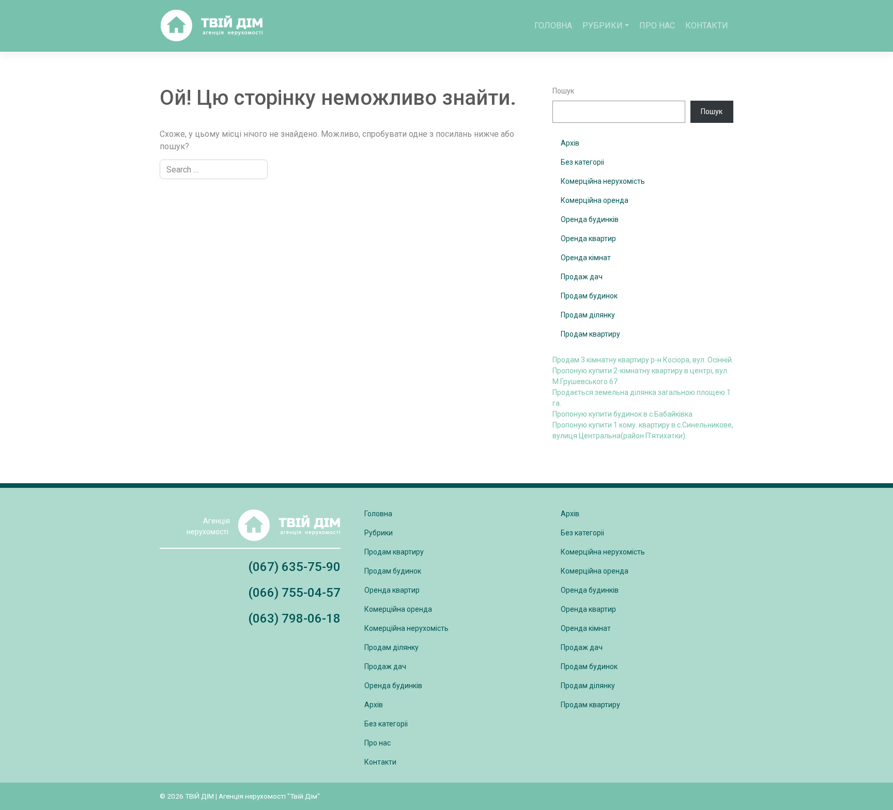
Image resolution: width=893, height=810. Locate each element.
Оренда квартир (588, 238)
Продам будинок (589, 296)
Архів (570, 143)
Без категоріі (582, 162)
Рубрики (602, 25)
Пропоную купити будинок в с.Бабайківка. (623, 414)
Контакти (706, 25)
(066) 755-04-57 (294, 592)
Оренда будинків (590, 219)
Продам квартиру (590, 334)
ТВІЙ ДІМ (199, 796)
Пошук (563, 91)
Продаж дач (582, 277)
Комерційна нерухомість (603, 181)
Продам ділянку (588, 315)
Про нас (657, 25)
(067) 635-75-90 (294, 567)
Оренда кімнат (586, 257)
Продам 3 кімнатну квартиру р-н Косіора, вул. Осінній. (642, 360)
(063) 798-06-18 (294, 618)
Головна (553, 25)
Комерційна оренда (594, 200)
